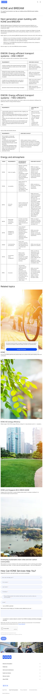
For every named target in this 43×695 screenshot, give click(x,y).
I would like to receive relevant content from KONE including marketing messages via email (22, 619)
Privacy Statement (23, 689)
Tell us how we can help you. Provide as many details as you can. (16, 608)
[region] (21, 347)
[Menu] (40, 2)
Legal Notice (4, 689)
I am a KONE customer (8, 606)
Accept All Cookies (21, 349)
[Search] (37, 2)
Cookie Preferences (5, 693)
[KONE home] (4, 2)
